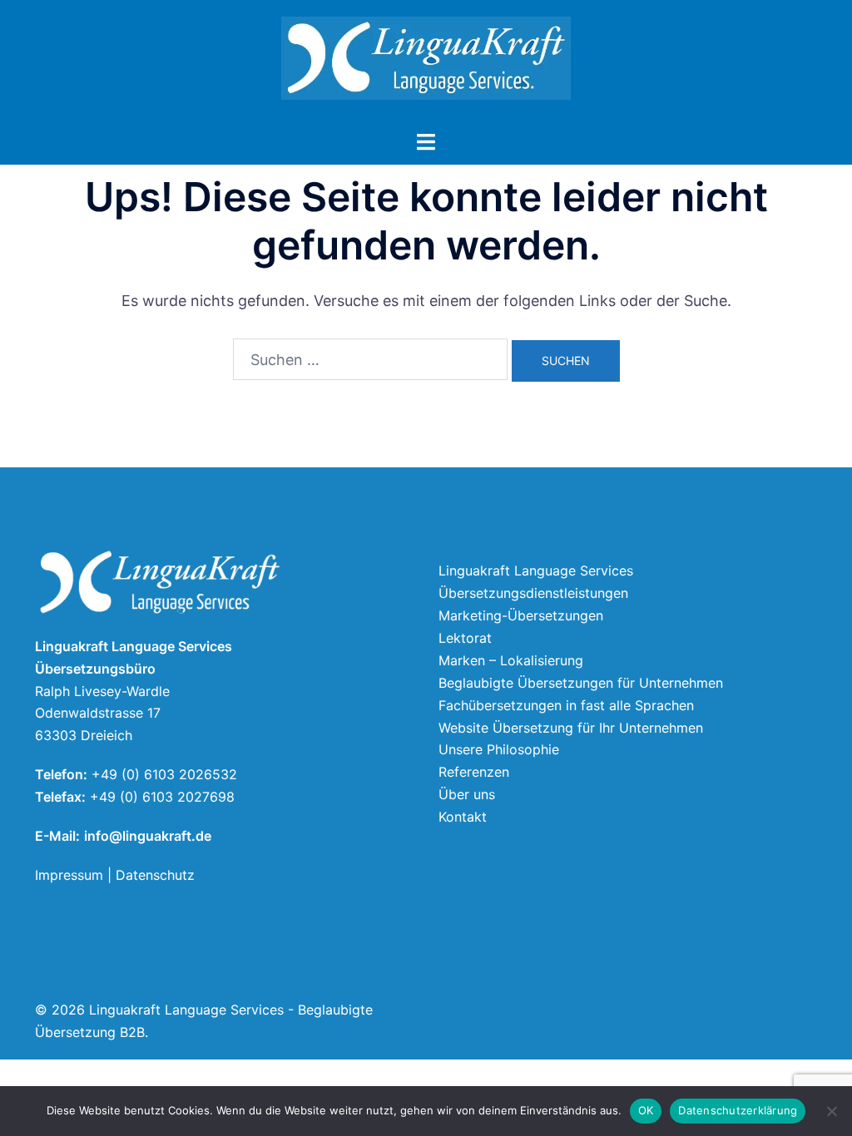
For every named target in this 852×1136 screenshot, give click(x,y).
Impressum (69, 875)
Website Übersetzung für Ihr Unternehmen (570, 727)
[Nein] (831, 1111)
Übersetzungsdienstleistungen (533, 593)
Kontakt (462, 816)
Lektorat (465, 638)
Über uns (466, 794)
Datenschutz (155, 875)
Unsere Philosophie (498, 749)
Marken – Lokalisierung (510, 660)
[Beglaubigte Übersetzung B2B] (425, 63)
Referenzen (473, 771)
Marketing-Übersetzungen (520, 615)
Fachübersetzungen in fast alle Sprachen (566, 705)
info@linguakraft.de (147, 835)
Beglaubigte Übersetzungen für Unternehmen (580, 682)
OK (646, 1110)
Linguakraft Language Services (535, 570)
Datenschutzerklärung (737, 1110)
